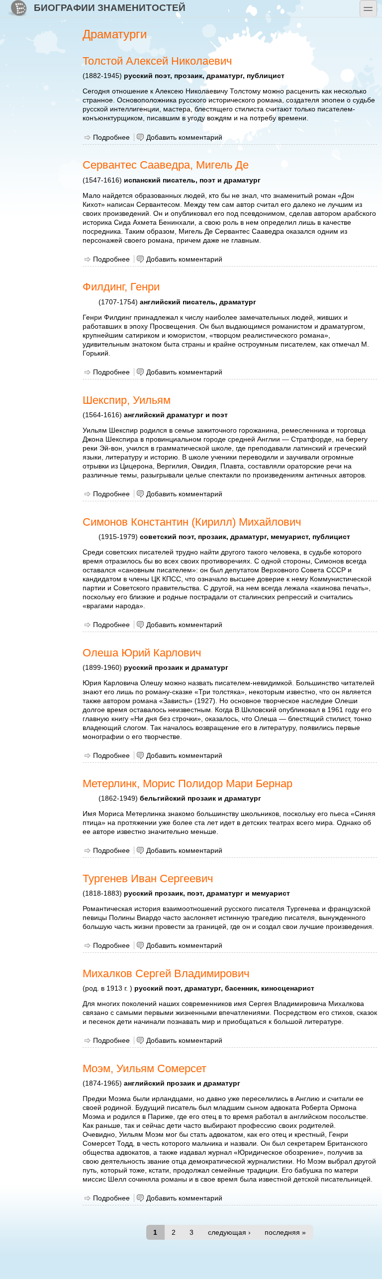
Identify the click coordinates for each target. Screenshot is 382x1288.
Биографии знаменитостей (110, 7)
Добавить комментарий (184, 137)
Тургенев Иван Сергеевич (148, 878)
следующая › (229, 1232)
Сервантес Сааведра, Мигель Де (166, 165)
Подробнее (111, 137)
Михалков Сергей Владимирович (166, 973)
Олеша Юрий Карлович (142, 652)
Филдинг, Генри (121, 286)
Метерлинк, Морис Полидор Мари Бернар (187, 783)
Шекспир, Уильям (127, 400)
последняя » (285, 1232)
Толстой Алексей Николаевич (157, 61)
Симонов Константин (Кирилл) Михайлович (192, 522)
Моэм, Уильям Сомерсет (144, 1068)
